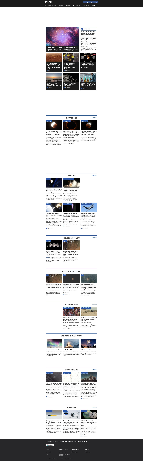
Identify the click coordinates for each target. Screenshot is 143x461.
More (92, 5)
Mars (65, 274)
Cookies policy (49, 452)
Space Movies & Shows (68, 307)
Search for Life (49, 373)
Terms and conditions (75, 449)
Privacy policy (86, 449)
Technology (49, 410)
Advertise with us (75, 452)
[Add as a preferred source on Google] (50, 445)
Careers (47, 454)
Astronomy (61, 5)
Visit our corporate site (82, 441)
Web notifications (87, 452)
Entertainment (76, 5)
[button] (95, 2)
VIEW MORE (94, 117)
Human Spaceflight (68, 203)
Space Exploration (52, 5)
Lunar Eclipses (84, 121)
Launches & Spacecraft (69, 179)
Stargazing (68, 5)
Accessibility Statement (63, 452)
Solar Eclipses (67, 121)
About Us (47, 449)
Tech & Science (85, 5)
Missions (48, 179)
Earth (65, 241)
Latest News (87, 29)
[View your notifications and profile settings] (91, 2)
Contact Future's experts (63, 449)
